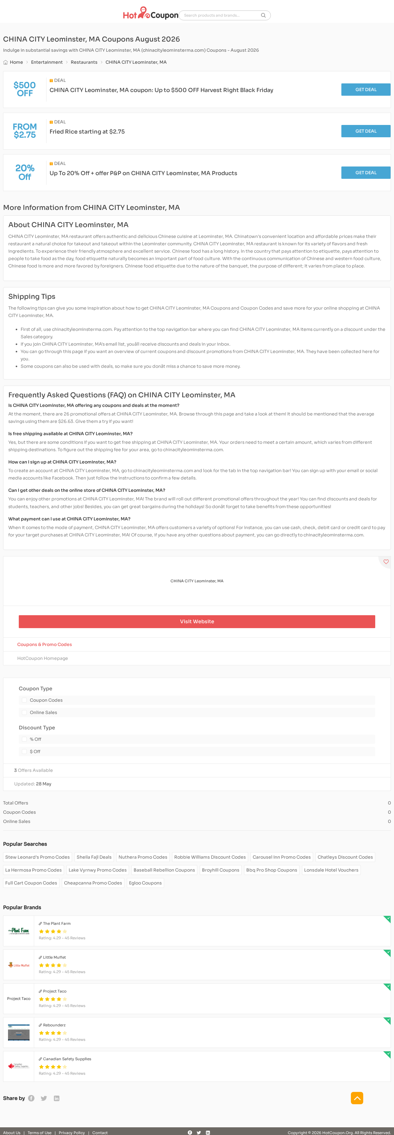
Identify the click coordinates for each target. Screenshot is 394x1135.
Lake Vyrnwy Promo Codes (98, 870)
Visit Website (197, 621)
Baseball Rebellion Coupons (164, 870)
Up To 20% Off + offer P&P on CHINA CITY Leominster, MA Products (143, 173)
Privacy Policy (72, 1132)
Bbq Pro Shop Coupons (271, 870)
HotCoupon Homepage (42, 658)
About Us (11, 1132)
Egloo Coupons (145, 883)
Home (16, 62)
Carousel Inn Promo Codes (282, 857)
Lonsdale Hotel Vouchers (331, 870)
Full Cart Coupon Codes (31, 883)
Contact (100, 1132)
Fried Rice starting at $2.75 (87, 131)
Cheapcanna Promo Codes (93, 883)
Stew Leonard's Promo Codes (37, 857)
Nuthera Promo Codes (143, 857)
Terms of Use (39, 1132)
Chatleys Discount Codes (345, 857)
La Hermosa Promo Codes (33, 870)
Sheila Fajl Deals (94, 857)
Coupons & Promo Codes (44, 644)
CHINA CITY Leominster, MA (197, 581)
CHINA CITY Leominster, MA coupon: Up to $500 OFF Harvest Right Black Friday (161, 90)
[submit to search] (263, 15)
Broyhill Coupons (220, 870)
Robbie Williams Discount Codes (210, 857)
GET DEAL (366, 89)
